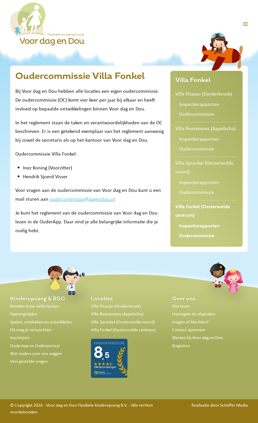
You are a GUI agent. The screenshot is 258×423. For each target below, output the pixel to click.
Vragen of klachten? (190, 322)
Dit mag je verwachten (30, 330)
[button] (245, 24)
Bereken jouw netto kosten (34, 306)
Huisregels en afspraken (193, 314)
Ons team (181, 306)
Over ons (184, 298)
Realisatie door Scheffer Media (219, 405)
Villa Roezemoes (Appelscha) (205, 128)
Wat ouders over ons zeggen (36, 353)
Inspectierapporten (199, 104)
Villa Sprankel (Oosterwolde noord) (204, 167)
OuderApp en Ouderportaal (35, 346)
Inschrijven (20, 338)
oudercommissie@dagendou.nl (82, 198)
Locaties (102, 298)
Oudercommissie (196, 113)
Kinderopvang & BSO (37, 298)
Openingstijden (23, 314)
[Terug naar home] (47, 24)
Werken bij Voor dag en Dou (197, 338)
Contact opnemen (188, 330)
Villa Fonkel (192, 80)
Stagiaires (181, 346)
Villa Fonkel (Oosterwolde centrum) (202, 211)
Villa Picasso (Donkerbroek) (203, 93)
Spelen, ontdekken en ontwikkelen (41, 322)
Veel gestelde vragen (29, 361)
